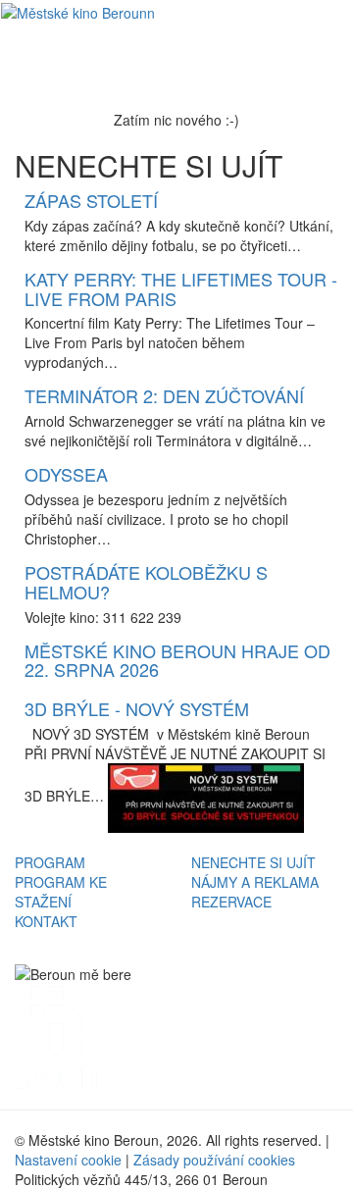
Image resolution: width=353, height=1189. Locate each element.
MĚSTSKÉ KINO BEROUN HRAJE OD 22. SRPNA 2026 (177, 660)
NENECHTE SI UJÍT (253, 862)
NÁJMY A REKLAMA (255, 882)
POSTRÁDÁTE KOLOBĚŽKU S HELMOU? (146, 581)
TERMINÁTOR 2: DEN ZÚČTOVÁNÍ (164, 395)
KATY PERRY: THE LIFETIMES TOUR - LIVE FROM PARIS (181, 288)
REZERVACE (231, 901)
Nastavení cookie (68, 1159)
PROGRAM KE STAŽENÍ (61, 891)
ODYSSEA (66, 474)
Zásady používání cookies (214, 1159)
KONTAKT (46, 921)
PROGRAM (50, 862)
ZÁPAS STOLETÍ (91, 200)
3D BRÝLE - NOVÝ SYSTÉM (137, 708)
